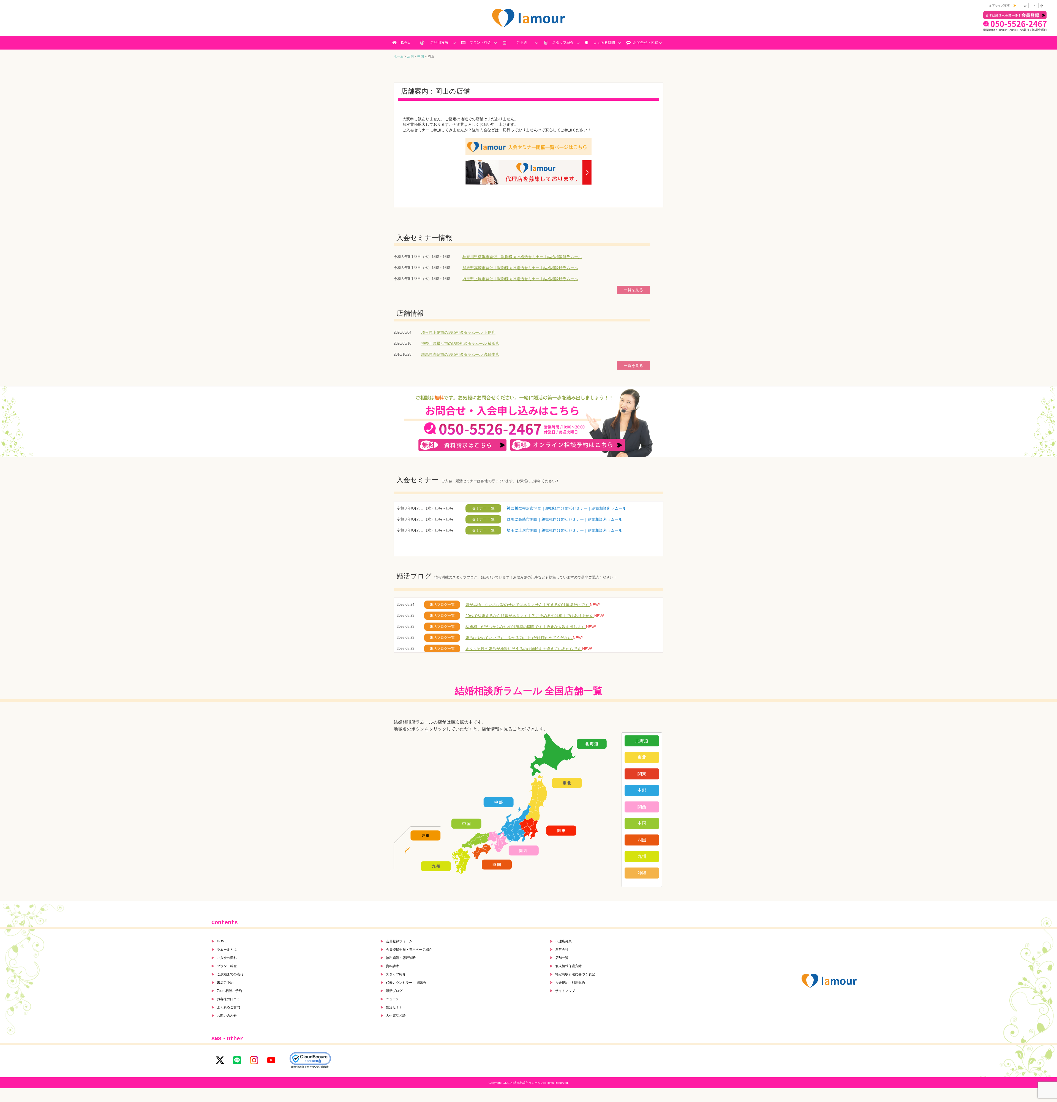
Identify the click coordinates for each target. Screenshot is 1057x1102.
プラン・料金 (480, 42)
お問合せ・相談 (645, 42)
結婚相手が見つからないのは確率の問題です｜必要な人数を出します (525, 626)
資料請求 (392, 966)
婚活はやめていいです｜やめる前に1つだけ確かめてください (519, 637)
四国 (642, 840)
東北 (642, 757)
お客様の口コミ (228, 999)
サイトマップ (565, 991)
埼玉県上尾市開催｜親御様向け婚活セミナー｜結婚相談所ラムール (520, 279)
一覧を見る (633, 290)
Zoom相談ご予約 (229, 991)
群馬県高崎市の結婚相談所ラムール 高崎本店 (460, 354)
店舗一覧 (561, 958)
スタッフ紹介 (563, 42)
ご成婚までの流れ (230, 974)
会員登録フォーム (399, 941)
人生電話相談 (396, 1016)
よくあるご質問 (228, 1007)
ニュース (392, 999)
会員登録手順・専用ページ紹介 (409, 949)
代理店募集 (563, 941)
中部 (642, 790)
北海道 (642, 740)
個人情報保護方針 (568, 966)
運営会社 (561, 949)
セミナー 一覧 (483, 508)
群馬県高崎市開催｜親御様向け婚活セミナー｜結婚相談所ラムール (520, 268)
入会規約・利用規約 (570, 982)
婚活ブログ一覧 (442, 604)
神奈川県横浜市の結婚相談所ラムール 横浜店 (460, 343)
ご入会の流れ (227, 958)
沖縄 (642, 873)
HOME (404, 42)
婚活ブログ (394, 991)
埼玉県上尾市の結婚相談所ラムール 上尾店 (458, 332)
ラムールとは (227, 949)
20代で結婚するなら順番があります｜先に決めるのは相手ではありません (529, 615)
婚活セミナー (396, 1007)
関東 (642, 773)
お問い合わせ (227, 1016)
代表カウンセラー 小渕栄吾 (406, 982)
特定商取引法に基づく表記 (575, 974)
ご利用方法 (439, 42)
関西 (642, 806)
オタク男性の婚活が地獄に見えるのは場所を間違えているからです (523, 649)
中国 (642, 823)
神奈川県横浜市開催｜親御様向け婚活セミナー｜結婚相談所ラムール (522, 257)
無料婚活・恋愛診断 (401, 958)
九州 (642, 856)
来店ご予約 (225, 982)
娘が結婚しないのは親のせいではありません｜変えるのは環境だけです (527, 604)
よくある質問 (604, 42)
